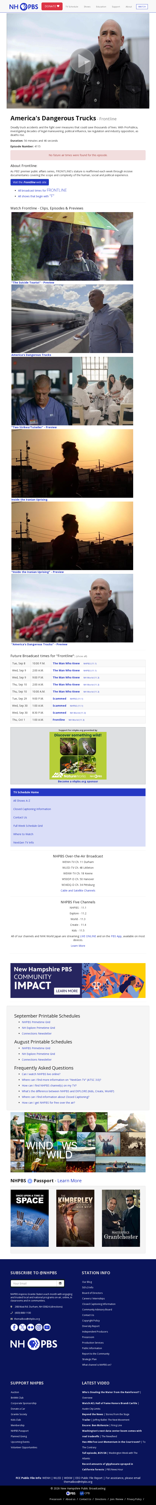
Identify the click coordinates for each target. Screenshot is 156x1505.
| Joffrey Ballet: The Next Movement (105, 1419)
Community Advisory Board (97, 1309)
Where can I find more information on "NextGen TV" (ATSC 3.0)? (61, 1080)
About (129, 6)
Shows (87, 6)
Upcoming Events (20, 1441)
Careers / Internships (93, 1298)
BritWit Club (17, 1397)
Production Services (92, 1342)
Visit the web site (29, 182)
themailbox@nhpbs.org (27, 1318)
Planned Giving (19, 1436)
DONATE (51, 6)
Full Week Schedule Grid (28, 826)
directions (56, 1306)
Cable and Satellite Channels (78, 890)
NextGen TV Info (23, 842)
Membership (18, 1425)
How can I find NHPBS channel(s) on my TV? (49, 1085)
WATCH (142, 6)
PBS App (116, 936)
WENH (46, 1478)
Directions (100, 1499)
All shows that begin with (36, 196)
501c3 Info (87, 1287)
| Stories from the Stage (105, 1414)
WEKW (68, 1478)
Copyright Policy (91, 1320)
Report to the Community (95, 1353)
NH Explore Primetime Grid (38, 1028)
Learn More (78, 945)
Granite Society (19, 1414)
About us (70, 1499)
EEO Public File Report (89, 1478)
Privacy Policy (134, 1499)
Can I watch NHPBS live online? (41, 1074)
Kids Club (16, 1419)
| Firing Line (102, 1425)
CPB (87, 1493)
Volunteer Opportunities (24, 1447)
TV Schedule (71, 6)
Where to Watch (23, 834)
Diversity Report (90, 1326)
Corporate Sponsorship (24, 1403)
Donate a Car (18, 1408)
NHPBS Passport (20, 1430)
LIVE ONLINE (88, 936)
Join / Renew (116, 1499)
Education (101, 6)
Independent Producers (95, 1331)
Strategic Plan (89, 1359)
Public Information (92, 1348)
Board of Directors (92, 1293)
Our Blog (87, 1282)
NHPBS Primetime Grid (36, 1022)
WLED (57, 1478)
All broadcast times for (42, 190)
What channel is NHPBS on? (96, 1364)
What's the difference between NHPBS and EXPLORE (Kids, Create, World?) (68, 1091)
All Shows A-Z (21, 800)
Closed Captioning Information (32, 809)
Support (116, 6)
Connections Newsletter (37, 1033)
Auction (15, 1392)
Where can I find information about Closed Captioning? (55, 1097)
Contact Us (20, 817)
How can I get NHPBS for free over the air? (48, 1102)
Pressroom (88, 1337)
